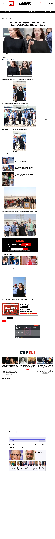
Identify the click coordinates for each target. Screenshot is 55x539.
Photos (5, 18)
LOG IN (51, 3)
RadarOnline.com (12, 211)
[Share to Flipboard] (11, 59)
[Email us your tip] (11, 5)
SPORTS (45, 8)
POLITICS (20, 8)
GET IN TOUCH (28, 313)
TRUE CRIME (27, 8)
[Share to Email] (14, 59)
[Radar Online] (25, 3)
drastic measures (32, 211)
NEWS (7, 8)
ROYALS (34, 8)
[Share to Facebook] (4, 59)
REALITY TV (13, 8)
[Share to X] (8, 59)
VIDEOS (39, 8)
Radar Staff (4, 57)
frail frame (19, 153)
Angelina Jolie (9, 18)
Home (2, 18)
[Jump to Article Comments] (2, 59)
